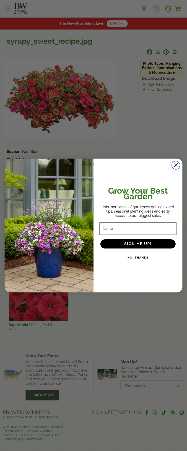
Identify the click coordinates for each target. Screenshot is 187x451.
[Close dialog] (175, 165)
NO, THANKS (137, 257)
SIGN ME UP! (138, 244)
